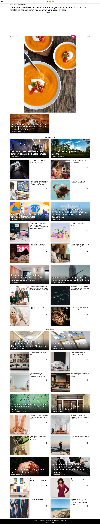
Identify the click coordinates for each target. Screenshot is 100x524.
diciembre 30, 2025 (19, 348)
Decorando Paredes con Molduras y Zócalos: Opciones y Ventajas (80, 417)
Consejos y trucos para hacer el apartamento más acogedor (39, 479)
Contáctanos (41, 520)
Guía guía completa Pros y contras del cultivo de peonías (28, 470)
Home (11, 4)
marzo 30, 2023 (61, 282)
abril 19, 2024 (24, 411)
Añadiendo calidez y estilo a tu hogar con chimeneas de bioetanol (80, 375)
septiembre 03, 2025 (19, 156)
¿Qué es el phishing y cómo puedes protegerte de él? (38, 161)
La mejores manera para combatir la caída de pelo (78, 182)
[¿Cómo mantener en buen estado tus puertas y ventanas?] (70, 403)
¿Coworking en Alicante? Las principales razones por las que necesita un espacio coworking (39, 288)
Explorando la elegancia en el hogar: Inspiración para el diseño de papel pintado (29, 406)
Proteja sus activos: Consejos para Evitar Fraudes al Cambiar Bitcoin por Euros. (80, 288)
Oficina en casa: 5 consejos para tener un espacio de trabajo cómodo (28, 152)
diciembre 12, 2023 (20, 474)
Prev (12, 37)
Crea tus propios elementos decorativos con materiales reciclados (38, 438)
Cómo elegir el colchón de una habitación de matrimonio (80, 437)
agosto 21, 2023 (20, 219)
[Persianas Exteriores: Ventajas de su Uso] (70, 340)
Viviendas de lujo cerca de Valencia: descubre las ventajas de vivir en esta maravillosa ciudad (80, 502)
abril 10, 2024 (58, 411)
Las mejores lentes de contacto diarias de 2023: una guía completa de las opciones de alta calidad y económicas (69, 213)
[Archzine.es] (50, 2)
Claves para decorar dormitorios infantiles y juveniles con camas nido (37, 375)
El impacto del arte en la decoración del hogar (78, 353)
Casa (12, 156)
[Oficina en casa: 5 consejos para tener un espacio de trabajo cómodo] (29, 148)
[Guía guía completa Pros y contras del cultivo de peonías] (29, 466)
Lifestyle (15, 4)
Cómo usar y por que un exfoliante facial (37, 308)
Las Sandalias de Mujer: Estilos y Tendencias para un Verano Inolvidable (39, 417)
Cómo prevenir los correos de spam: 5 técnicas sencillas (38, 245)
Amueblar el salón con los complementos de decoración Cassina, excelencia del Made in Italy (29, 343)
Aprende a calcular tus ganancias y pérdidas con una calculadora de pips (70, 278)
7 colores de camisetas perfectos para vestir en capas (39, 500)
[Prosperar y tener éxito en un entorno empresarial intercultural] (29, 211)
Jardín (12, 474)
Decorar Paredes (15, 411)
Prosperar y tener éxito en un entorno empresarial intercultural (29, 215)
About (35, 520)
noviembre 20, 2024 (60, 348)
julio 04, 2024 (60, 156)
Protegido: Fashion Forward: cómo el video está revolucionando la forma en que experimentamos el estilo (39, 226)
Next (87, 37)
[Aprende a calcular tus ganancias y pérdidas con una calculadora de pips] (70, 274)
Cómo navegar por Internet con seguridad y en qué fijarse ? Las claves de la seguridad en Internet (39, 184)
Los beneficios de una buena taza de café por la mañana (79, 308)
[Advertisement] (50, 23)
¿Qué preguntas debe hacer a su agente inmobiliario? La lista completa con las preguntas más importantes (68, 468)
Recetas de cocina (22, 4)
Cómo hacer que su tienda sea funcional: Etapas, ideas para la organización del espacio (26, 277)
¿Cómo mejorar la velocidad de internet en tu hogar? (80, 245)
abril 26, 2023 (19, 282)
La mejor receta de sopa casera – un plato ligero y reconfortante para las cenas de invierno (29, 126)
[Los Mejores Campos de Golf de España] (70, 148)
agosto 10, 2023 (61, 219)
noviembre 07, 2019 (21, 131)
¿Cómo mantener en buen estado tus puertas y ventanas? (70, 407)
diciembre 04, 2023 (60, 474)
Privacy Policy (49, 520)
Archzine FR (63, 520)
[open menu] (1, 1)
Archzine (56, 520)
